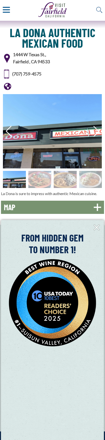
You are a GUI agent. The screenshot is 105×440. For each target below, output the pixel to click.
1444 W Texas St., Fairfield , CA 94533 (31, 58)
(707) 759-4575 (27, 74)
